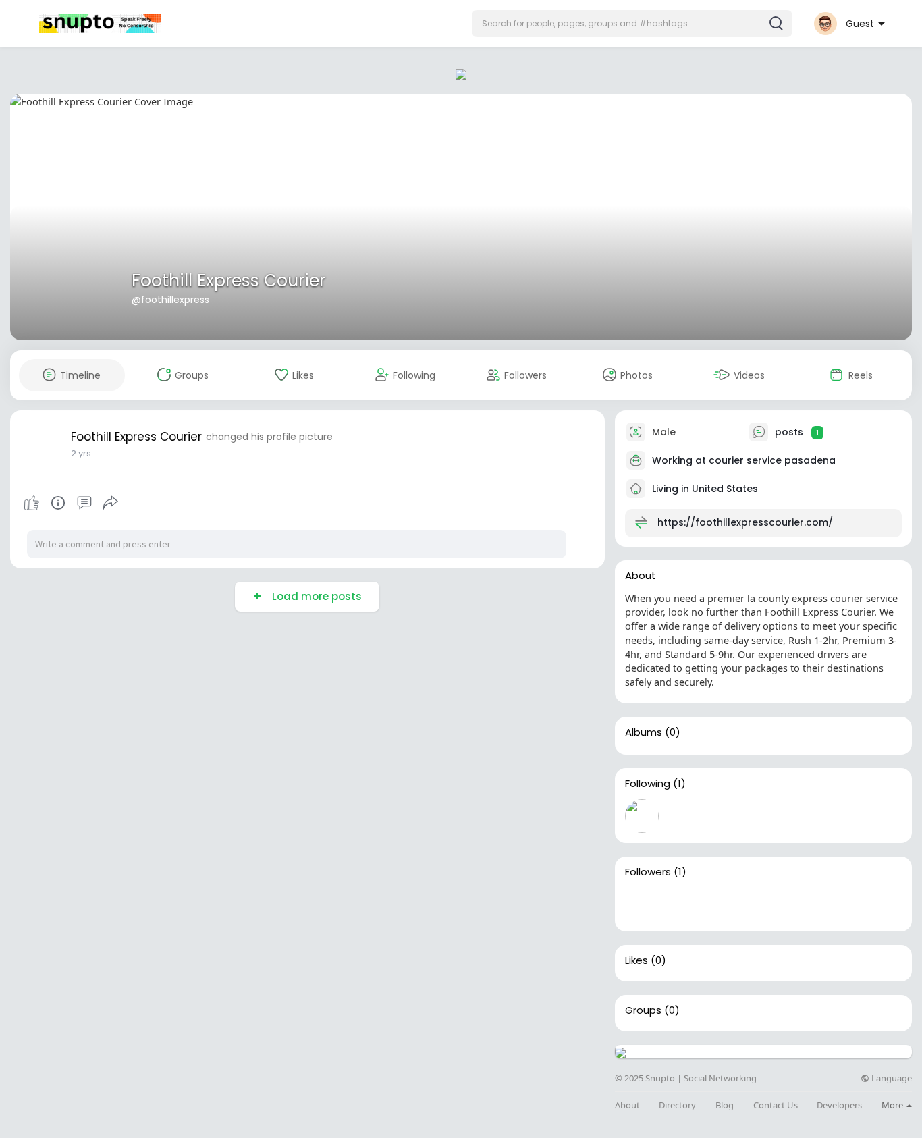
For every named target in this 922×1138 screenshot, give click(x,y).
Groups (643, 1010)
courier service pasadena (772, 460)
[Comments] (84, 502)
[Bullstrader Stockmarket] (642, 816)
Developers (839, 1105)
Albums (643, 732)
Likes (636, 960)
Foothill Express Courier (228, 280)
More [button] (893, 1105)
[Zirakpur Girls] (642, 904)
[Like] (71, 502)
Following (647, 783)
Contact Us (775, 1105)
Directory (677, 1105)
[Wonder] (58, 502)
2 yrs (81, 453)
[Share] (110, 502)
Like (31, 502)
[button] (632, 23)
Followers (648, 872)
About (627, 1105)
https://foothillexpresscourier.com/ (745, 522)
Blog (724, 1105)
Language (890, 1078)
